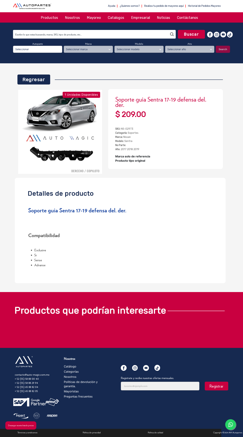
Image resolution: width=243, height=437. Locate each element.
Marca (88, 43)
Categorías (71, 371)
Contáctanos (187, 17)
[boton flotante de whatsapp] (230, 424)
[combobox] (94, 34)
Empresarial (140, 17)
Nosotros (72, 17)
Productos (49, 17)
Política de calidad (155, 432)
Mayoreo (94, 17)
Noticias (163, 17)
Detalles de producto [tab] (61, 192)
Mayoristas (71, 391)
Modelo (139, 43)
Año (189, 43)
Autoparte (37, 43)
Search (223, 49)
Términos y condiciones (27, 432)
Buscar (191, 34)
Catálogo (70, 366)
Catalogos (116, 17)
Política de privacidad (92, 432)
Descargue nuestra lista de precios (21, 425)
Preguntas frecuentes (78, 396)
